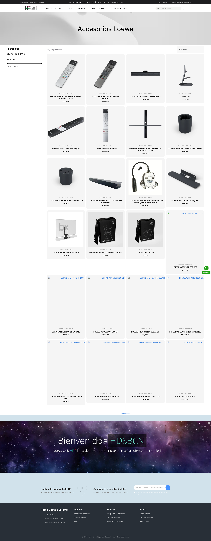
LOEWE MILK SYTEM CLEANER (145, 332)
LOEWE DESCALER (145, 252)
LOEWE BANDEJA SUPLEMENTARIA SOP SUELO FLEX (145, 149)
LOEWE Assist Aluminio (106, 148)
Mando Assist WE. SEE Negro (66, 148)
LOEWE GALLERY (53, 8)
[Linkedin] (82, 493)
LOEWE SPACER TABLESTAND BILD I (185, 148)
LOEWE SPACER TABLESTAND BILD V (66, 200)
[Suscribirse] (168, 487)
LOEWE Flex (185, 96)
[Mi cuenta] (186, 8)
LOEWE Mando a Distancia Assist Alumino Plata (66, 97)
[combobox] (167, 8)
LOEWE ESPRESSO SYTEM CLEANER (105, 252)
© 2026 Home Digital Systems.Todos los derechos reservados (105, 537)
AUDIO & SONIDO (99, 8)
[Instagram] (84, 488)
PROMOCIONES (120, 8)
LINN (70, 8)
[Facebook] (79, 488)
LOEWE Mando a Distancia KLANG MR (66, 397)
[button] (190, 8)
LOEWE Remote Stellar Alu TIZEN (145, 396)
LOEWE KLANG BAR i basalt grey (145, 96)
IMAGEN (82, 8)
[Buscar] (182, 8)
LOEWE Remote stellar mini (106, 396)
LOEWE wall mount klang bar (185, 200)
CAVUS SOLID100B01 (185, 396)
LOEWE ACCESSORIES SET (105, 332)
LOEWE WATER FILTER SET (185, 267)
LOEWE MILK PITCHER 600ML (66, 332)
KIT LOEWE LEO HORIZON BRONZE (185, 332)
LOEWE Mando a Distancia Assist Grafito (105, 97)
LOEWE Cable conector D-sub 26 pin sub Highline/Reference (145, 201)
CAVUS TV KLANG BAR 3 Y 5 (66, 252)
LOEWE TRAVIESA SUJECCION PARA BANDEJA (106, 201)
